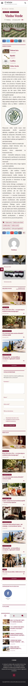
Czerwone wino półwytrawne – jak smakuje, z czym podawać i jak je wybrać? (12, 525)
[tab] (22, 288)
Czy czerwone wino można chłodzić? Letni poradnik (12, 334)
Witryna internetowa (8, 411)
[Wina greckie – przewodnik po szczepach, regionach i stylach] (14, 345)
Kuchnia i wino (7, 498)
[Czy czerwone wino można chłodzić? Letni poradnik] (14, 322)
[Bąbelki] (5, 57)
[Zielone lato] (5, 51)
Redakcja (14, 250)
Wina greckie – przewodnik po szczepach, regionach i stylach (11, 357)
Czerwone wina (7, 331)
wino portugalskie (17, 228)
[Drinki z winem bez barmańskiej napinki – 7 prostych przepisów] (14, 489)
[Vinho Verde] (5, 67)
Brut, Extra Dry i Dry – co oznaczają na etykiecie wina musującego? (13, 310)
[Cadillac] (5, 62)
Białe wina (6, 8)
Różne (4, 569)
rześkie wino (6, 225)
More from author (20, 289)
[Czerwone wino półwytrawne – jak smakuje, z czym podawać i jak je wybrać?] (14, 513)
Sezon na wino (14, 12)
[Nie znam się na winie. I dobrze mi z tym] (14, 560)
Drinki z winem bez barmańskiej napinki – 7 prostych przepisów (13, 501)
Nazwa (5, 397)
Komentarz (6, 381)
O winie (8, 2)
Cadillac (13, 61)
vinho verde (15, 225)
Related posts (21, 288)
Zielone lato (14, 50)
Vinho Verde (14, 66)
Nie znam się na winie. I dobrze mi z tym (13, 571)
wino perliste (6, 228)
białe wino (9, 222)
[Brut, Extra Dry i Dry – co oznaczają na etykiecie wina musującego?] (14, 298)
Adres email (7, 404)
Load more (14, 365)
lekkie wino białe (18, 222)
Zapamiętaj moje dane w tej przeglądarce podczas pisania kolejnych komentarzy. (12, 419)
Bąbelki (12, 56)
